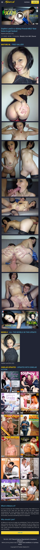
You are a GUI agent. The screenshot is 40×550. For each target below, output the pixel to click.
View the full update (8, 40)
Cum (26, 36)
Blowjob (22, 36)
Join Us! (35, 2)
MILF (29, 36)
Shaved (34, 36)
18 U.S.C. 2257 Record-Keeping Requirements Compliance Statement (20, 540)
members (27, 2)
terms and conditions (25, 542)
